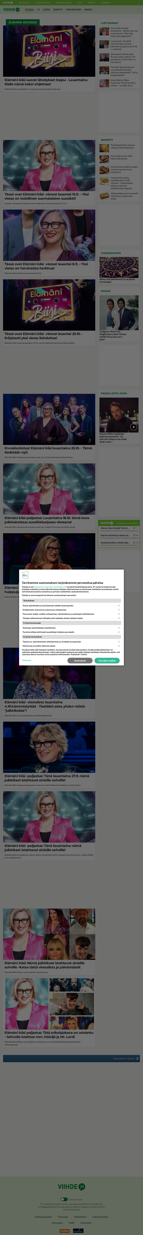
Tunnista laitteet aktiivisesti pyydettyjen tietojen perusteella (48, 632)
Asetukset (80, 660)
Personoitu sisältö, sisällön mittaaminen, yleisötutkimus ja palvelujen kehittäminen (58, 614)
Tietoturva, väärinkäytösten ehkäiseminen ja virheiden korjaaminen (52, 641)
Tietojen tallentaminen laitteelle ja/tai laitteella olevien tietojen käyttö (53, 618)
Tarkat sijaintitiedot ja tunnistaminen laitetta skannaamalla (48, 605)
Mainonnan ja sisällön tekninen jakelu (39, 646)
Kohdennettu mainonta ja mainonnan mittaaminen (44, 610)
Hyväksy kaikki (107, 660)
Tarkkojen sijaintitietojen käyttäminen (39, 628)
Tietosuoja (26, 660)
